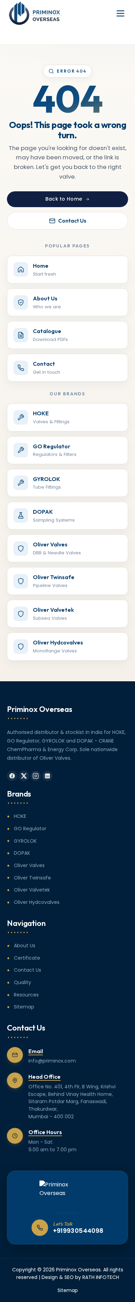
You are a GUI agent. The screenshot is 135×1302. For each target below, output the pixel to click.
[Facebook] (12, 776)
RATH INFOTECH (100, 1277)
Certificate (27, 957)
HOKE (20, 816)
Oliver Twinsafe (32, 877)
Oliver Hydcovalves (37, 902)
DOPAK (22, 853)
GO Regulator (30, 828)
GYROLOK (25, 840)
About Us (24, 945)
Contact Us (72, 220)
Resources (26, 994)
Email (35, 1051)
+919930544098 (78, 1231)
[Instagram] (35, 776)
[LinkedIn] (47, 776)
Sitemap (24, 1006)
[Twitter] (24, 776)
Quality (22, 982)
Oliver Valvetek (32, 889)
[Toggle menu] (120, 13)
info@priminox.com (52, 1060)
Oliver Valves (29, 865)
